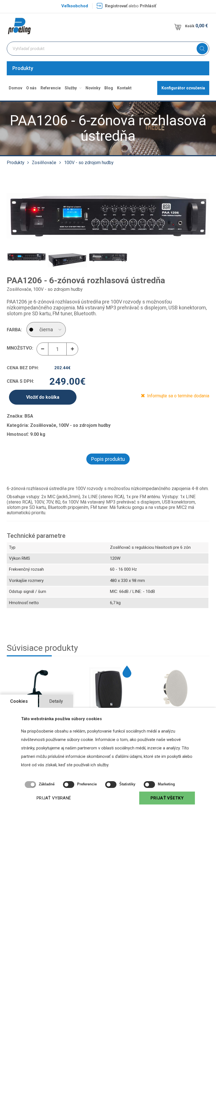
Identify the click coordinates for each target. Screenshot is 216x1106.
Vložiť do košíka (42, 397)
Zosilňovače (44, 162)
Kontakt (124, 88)
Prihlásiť (148, 5)
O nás (31, 88)
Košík (196, 25)
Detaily (56, 701)
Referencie (50, 88)
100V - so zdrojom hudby (89, 162)
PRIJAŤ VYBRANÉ (54, 798)
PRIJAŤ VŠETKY (167, 798)
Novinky (93, 88)
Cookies (19, 701)
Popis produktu (108, 459)
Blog (108, 88)
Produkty (22, 68)
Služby (71, 88)
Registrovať (116, 5)
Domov (15, 88)
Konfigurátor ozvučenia (183, 88)
